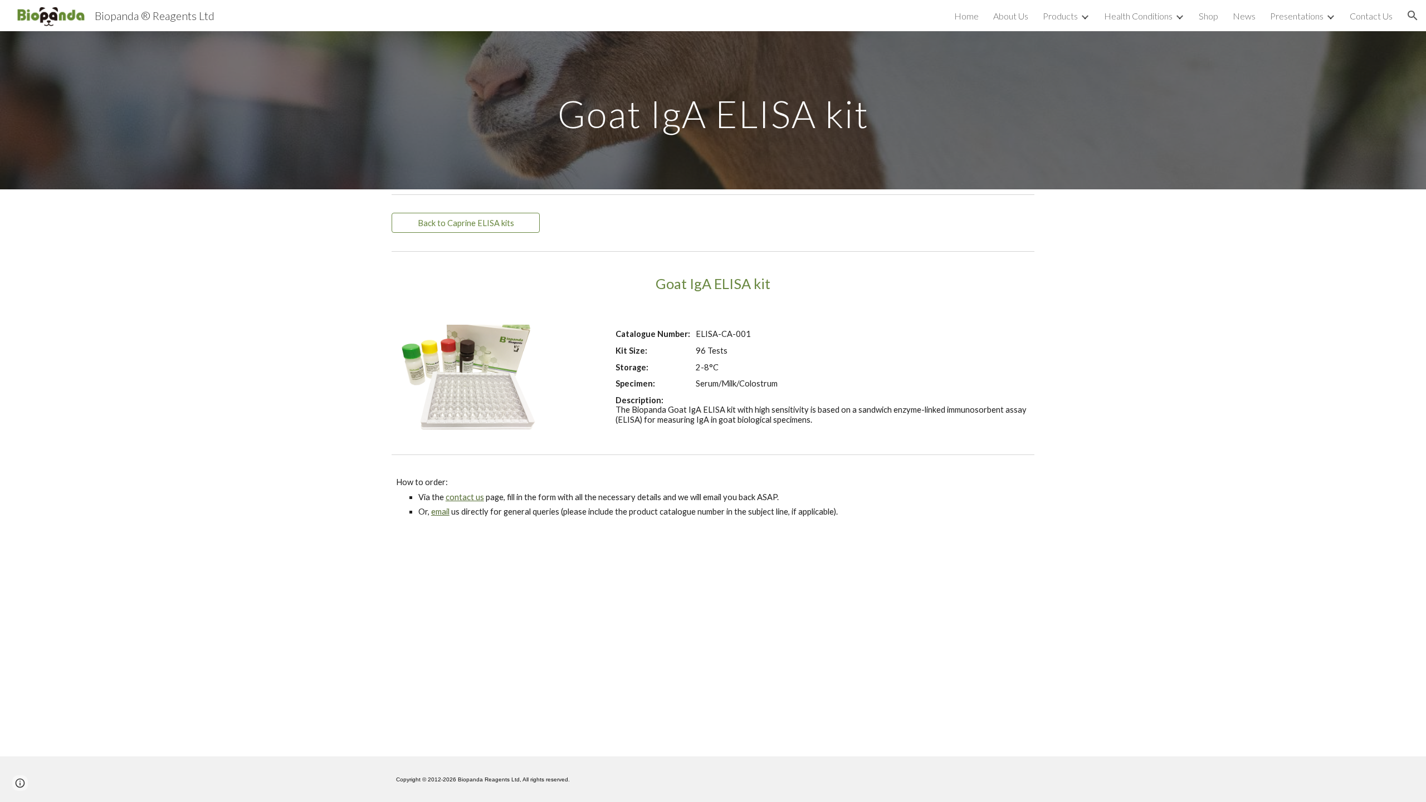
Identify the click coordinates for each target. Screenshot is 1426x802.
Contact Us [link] (1371, 16)
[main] (713, 110)
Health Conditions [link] (1138, 16)
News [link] (1244, 16)
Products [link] (1060, 16)
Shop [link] (1208, 16)
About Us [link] (1010, 16)
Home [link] (966, 16)
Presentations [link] (1297, 16)
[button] (1412, 15)
